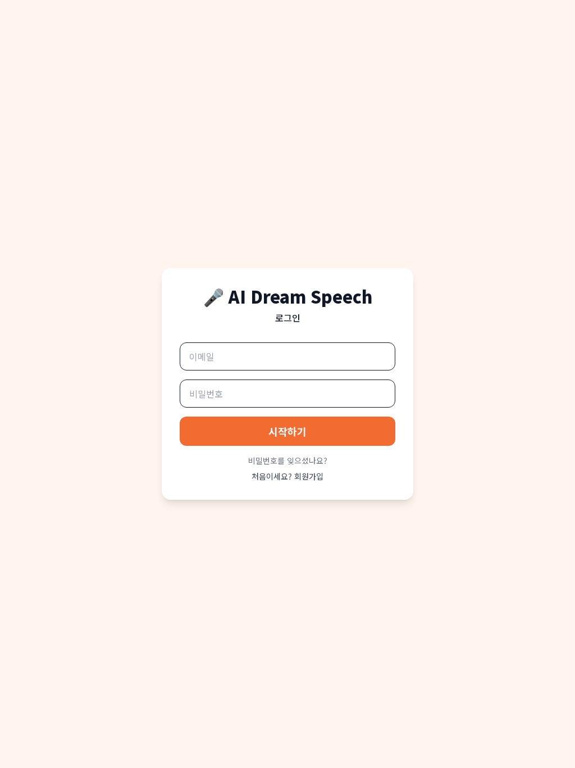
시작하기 (287, 431)
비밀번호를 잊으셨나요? (287, 460)
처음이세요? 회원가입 (287, 476)
